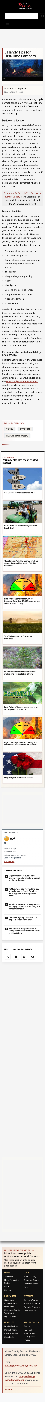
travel (9, 429)
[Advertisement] (22, 1059)
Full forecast (9, 861)
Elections (8, 1290)
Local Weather (30, 1310)
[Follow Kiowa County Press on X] (7, 956)
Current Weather (31, 1300)
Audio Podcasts (11, 1333)
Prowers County (31, 1283)
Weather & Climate (32, 1303)
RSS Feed (28, 1329)
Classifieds (9, 1337)
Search (27, 1326)
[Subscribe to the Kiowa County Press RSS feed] (24, 956)
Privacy (27, 1340)
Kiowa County (30, 1276)
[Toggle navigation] (7, 24)
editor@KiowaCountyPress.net (21, 1365)
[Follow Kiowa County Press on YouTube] (32, 956)
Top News (8, 1276)
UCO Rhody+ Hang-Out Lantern (22, 381)
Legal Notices (10, 1316)
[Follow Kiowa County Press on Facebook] (16, 956)
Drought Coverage (32, 1307)
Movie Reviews (10, 1329)
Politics (7, 1286)
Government (9, 1300)
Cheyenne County (31, 1280)
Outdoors (25, 429)
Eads (26, 1287)
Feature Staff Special (17, 436)
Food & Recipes (11, 1326)
